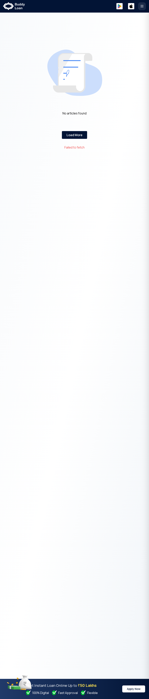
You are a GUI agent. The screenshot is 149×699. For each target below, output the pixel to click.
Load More (74, 135)
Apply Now (133, 689)
